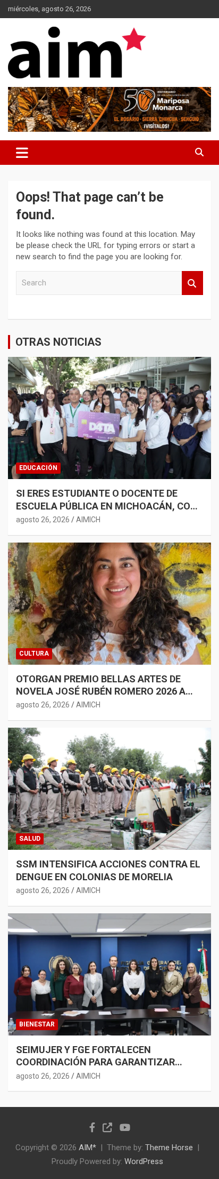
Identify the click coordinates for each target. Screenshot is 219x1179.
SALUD (29, 838)
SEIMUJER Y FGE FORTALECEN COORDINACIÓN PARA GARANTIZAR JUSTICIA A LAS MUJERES (95, 1062)
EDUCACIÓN (38, 468)
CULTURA (34, 653)
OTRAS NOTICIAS (58, 342)
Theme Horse (169, 1147)
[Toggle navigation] (22, 152)
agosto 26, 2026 (43, 519)
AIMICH (88, 519)
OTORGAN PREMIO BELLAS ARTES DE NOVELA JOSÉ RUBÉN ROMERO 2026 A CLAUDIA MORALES (101, 691)
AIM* (87, 1147)
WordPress (143, 1161)
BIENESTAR (37, 1024)
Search (192, 283)
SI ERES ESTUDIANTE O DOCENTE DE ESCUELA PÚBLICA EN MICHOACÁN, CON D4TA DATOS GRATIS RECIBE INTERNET (106, 506)
